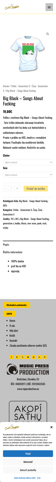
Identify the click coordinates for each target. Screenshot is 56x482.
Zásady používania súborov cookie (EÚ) (28, 345)
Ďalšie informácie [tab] (12, 252)
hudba (17, 223)
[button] (51, 427)
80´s (17, 219)
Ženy (35, 210)
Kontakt (13, 340)
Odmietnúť (28, 461)
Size (5, 168)
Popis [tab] (6, 244)
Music (23, 223)
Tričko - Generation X (20, 86)
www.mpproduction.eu (28, 389)
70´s (12, 219)
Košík (12, 335)
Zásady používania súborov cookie (25, 477)
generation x (8, 223)
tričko (5, 228)
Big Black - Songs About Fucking (34, 219)
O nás (38, 477)
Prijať (28, 453)
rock (44, 223)
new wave (31, 223)
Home (12, 320)
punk (39, 223)
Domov (6, 86)
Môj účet (14, 330)
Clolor (6, 155)
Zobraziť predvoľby (28, 470)
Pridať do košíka (36, 189)
